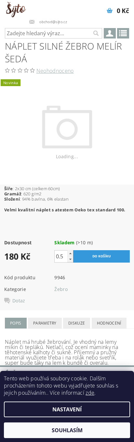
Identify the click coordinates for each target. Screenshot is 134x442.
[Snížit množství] (70, 259)
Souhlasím (67, 430)
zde (90, 392)
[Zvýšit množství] (70, 253)
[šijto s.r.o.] (16, 8)
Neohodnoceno (55, 70)
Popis (15, 323)
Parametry (45, 323)
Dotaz (18, 301)
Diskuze (76, 323)
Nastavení (67, 409)
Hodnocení (109, 323)
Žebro (61, 289)
